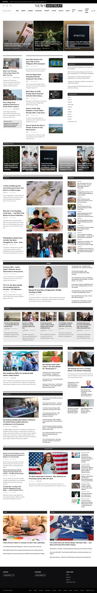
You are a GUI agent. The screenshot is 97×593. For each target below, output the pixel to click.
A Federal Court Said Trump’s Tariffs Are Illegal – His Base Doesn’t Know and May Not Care (47, 325)
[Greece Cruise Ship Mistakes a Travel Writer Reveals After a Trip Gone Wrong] (56, 111)
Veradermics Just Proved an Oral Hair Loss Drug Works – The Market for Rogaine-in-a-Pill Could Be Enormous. (52, 374)
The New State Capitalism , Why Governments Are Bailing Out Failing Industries (80, 273)
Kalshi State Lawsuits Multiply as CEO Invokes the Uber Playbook (17, 45)
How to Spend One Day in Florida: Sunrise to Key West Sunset (35, 127)
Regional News (32, 473)
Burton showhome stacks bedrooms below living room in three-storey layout (84, 200)
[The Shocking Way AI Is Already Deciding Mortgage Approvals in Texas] (72, 221)
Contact (80, 10)
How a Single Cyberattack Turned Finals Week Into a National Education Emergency (52, 434)
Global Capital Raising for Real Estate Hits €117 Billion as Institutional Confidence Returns (85, 215)
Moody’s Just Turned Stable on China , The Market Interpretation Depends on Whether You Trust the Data (14, 455)
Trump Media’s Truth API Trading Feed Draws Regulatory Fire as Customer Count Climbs (78, 44)
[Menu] (94, 10)
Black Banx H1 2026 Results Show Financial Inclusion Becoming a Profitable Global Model (34, 94)
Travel (52, 512)
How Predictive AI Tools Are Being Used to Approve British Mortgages (85, 229)
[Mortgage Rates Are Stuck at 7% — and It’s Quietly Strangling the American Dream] (72, 193)
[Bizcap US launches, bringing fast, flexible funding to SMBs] (48, 277)
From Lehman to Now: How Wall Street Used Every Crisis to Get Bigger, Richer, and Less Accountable (82, 286)
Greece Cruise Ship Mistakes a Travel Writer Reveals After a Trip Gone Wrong (35, 111)
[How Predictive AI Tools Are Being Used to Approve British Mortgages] (72, 228)
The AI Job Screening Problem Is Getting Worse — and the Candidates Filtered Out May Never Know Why (53, 427)
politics (7, 308)
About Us (74, 10)
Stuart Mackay (7, 48)
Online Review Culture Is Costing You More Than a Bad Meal (24, 543)
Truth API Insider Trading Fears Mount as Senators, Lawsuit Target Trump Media (48, 166)
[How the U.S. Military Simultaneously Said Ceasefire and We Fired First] (30, 316)
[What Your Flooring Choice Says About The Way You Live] (12, 63)
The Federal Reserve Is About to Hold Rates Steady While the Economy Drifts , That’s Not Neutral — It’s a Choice (82, 279)
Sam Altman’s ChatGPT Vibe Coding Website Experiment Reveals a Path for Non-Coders (73, 410)
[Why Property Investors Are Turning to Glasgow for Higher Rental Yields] (72, 207)
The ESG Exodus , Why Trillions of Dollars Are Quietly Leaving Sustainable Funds (82, 301)
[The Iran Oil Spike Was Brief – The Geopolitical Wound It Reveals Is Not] (12, 316)
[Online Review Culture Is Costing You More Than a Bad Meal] (25, 528)
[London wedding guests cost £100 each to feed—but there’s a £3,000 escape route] (45, 193)
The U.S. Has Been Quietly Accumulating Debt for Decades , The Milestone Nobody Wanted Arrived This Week (13, 287)
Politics (54, 10)
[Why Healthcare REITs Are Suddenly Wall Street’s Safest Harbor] (21, 361)
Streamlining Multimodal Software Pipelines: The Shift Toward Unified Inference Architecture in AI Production (19, 422)
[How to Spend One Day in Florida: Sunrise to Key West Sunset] (56, 128)
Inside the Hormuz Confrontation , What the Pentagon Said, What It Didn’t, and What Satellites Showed (87, 469)
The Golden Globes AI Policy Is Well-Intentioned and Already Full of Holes (51, 408)
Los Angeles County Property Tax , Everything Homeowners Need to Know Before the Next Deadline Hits (85, 251)
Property (46, 10)
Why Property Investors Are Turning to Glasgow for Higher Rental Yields (84, 208)
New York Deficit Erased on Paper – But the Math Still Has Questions (82, 296)
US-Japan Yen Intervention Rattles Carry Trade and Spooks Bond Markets (11, 125)
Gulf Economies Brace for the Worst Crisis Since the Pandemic (86, 495)
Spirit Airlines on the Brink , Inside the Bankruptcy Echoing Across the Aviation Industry (71, 548)
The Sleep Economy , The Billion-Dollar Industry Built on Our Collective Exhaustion (82, 267)
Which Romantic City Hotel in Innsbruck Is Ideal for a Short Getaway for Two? (67, 166)
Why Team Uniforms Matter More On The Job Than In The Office (85, 166)
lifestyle (6, 177)
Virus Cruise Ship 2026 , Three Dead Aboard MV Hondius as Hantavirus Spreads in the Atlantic (70, 553)
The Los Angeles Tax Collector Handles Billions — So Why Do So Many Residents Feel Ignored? (85, 236)
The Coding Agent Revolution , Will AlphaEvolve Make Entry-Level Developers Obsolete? (51, 414)
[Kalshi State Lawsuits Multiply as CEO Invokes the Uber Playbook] (18, 36)
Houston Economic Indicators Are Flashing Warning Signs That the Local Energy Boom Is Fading (87, 503)
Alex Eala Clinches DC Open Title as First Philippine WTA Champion (35, 62)
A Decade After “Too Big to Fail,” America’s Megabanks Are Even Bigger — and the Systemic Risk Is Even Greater (13, 488)
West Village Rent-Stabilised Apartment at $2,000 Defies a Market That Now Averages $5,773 (11, 105)
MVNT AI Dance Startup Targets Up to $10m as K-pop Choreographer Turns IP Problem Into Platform (29, 1)
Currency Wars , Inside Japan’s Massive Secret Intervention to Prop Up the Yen (13, 269)
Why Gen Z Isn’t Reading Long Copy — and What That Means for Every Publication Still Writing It (13, 213)
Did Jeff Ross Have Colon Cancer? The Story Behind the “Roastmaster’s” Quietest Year (52, 367)
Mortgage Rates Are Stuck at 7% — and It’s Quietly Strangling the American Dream (85, 193)
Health (68, 10)
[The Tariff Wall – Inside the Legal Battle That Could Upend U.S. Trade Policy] (67, 316)
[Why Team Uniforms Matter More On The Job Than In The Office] (85, 159)
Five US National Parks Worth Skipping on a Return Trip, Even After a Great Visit (22, 546)
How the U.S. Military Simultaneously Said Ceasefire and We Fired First (28, 325)
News (17, 10)
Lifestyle (61, 10)
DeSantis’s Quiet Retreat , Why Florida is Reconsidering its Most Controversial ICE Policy (87, 478)
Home (67, 574)
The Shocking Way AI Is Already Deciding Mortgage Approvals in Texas (85, 222)
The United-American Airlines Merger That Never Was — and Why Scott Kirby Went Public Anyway (70, 544)
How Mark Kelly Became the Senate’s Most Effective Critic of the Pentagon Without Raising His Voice (84, 325)
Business (30, 10)
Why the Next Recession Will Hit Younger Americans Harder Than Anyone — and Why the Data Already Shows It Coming (13, 471)
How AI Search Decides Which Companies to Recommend (53, 398)
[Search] (92, 10)
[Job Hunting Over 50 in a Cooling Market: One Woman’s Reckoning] (81, 359)
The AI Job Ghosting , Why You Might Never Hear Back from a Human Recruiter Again (52, 421)
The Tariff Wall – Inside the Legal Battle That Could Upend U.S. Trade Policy (65, 324)
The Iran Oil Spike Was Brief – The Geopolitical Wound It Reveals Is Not (11, 324)
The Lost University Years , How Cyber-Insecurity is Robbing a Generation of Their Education (52, 441)
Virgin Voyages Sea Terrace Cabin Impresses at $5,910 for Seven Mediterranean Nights (23, 553)
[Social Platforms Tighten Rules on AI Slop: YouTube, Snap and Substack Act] (87, 403)
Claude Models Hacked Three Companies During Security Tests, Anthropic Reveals (23, 550)
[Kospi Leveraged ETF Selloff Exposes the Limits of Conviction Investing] (11, 159)
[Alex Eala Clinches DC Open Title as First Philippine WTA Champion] (56, 62)
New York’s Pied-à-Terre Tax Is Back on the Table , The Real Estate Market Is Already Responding (84, 185)
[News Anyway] (48, 5)
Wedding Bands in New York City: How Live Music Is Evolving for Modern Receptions (73, 384)
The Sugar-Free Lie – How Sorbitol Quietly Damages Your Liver (53, 380)
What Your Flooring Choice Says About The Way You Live (11, 73)
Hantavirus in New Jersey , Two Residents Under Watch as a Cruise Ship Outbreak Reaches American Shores (53, 386)
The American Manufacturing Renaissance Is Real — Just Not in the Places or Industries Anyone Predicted (87, 458)
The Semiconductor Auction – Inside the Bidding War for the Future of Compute (52, 403)
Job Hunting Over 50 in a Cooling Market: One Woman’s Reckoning (79, 370)
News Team (32, 294)
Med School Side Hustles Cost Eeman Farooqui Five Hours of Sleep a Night (30, 166)
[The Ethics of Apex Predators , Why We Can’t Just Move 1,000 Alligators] (76, 486)
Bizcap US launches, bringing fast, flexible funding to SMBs (45, 291)
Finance (23, 10)
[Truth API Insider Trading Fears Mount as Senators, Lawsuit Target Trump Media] (48, 159)
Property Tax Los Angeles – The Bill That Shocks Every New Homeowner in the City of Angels (85, 243)
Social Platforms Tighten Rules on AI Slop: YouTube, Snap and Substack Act (87, 410)
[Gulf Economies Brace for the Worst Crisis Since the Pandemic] (76, 494)
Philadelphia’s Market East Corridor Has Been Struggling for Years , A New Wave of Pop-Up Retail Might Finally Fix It (13, 240)
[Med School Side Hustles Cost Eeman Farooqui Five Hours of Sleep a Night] (30, 159)
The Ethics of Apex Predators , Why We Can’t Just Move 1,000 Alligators (86, 487)
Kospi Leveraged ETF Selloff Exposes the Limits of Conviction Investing (11, 166)
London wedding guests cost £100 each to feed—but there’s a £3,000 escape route (13, 188)
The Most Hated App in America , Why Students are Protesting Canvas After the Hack (47, 477)
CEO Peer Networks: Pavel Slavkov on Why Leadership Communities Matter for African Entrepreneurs (86, 392)
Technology (38, 10)
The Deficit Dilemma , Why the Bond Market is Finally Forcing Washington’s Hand (82, 291)
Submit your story (87, 10)
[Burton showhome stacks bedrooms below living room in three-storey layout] (72, 200)
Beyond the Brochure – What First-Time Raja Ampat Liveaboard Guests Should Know (70, 557)
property (71, 177)
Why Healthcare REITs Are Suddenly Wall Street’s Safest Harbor (18, 374)
